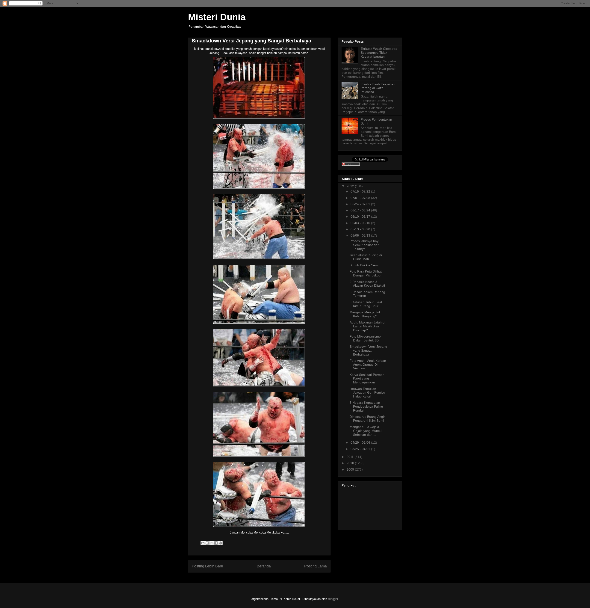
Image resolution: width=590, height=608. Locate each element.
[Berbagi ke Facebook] (216, 543)
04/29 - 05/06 (361, 442)
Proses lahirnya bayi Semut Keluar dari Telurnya (364, 245)
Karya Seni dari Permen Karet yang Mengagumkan (367, 378)
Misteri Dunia (216, 17)
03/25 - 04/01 (361, 449)
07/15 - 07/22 (361, 191)
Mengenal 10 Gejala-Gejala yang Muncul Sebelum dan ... (366, 430)
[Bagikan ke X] (211, 543)
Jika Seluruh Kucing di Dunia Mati (366, 257)
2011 (350, 457)
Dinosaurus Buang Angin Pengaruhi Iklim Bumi (368, 418)
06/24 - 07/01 (361, 204)
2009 (351, 469)
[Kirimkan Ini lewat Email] (203, 543)
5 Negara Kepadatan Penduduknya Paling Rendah (366, 406)
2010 (351, 463)
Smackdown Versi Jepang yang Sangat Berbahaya (368, 350)
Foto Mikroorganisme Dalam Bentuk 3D (365, 338)
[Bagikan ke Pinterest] (220, 543)
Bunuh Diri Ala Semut (365, 265)
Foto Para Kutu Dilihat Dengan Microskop (366, 273)
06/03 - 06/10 (361, 223)
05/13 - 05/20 (361, 229)
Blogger (333, 599)
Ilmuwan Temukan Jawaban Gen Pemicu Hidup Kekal (367, 392)
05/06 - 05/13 (361, 235)
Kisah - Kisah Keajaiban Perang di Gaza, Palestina (378, 88)
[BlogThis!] (207, 543)
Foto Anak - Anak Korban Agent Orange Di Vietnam (368, 364)
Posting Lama (315, 566)
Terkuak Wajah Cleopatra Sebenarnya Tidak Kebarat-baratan (379, 52)
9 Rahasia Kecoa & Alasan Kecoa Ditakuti (367, 284)
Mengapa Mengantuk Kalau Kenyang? (365, 314)
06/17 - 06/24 (361, 210)
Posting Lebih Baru (207, 566)
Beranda (264, 566)
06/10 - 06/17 (361, 216)
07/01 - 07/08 (361, 198)
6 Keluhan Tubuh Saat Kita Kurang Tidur (366, 304)
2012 (351, 186)
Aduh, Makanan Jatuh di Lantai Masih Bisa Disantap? (367, 326)
